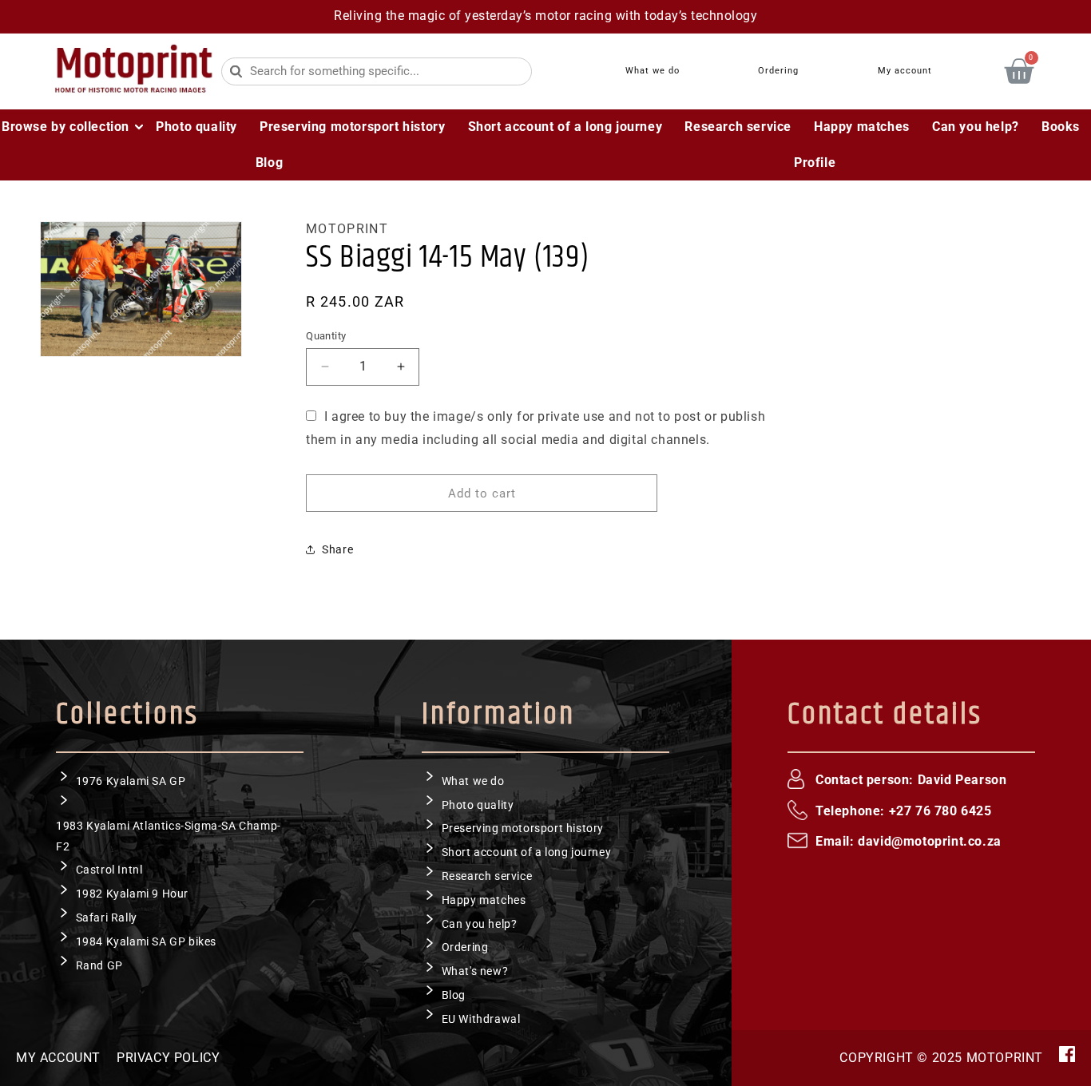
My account (58, 1057)
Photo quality (478, 804)
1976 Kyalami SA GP (131, 780)
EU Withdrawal (481, 1018)
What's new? (475, 971)
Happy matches (484, 899)
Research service (487, 875)
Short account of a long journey (527, 852)
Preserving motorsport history (523, 828)
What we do (473, 780)
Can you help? (480, 923)
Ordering (465, 947)
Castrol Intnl (109, 869)
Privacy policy (168, 1057)
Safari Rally (106, 916)
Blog (454, 994)
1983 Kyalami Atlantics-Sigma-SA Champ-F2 (168, 835)
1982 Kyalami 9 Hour (132, 893)
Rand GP (99, 964)
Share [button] (337, 548)
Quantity (326, 335)
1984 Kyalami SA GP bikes (146, 940)
